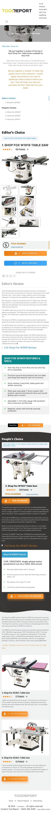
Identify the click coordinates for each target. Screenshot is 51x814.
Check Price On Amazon (29, 596)
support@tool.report (43, 809)
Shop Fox (14, 46)
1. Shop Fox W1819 (12, 102)
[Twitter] (7, 275)
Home (11, 801)
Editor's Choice (9, 98)
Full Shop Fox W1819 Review (20, 347)
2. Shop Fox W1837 (13, 112)
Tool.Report (20, 806)
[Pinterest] (14, 275)
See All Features (29, 263)
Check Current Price (17, 247)
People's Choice (9, 108)
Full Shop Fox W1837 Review (21, 545)
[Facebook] (3, 275)
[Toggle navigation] (5, 22)
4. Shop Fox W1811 (12, 119)
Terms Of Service (23, 801)
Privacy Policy (37, 801)
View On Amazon (29, 253)
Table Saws (6, 46)
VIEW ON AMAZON (34, 425)
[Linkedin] (10, 275)
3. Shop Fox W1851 (13, 116)
